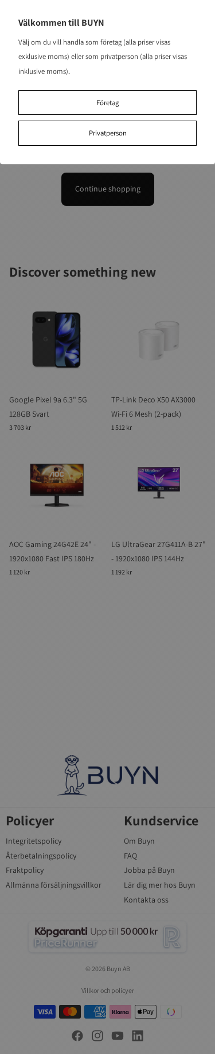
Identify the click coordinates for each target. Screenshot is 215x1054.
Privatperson (108, 133)
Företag (107, 102)
